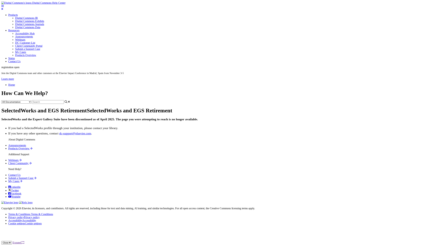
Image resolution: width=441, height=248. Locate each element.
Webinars (20, 39)
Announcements (24, 36)
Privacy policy (24, 217)
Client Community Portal (28, 45)
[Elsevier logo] (9, 202)
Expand (17, 242)
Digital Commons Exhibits (29, 21)
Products (13, 14)
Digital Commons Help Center (48, 2)
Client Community (18, 163)
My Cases (20, 52)
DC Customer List (25, 42)
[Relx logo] (26, 202)
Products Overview (25, 55)
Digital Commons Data (27, 27)
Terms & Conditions (30, 214)
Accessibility (22, 220)
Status (11, 58)
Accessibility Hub (25, 33)
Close (6, 242)
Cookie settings (25, 223)
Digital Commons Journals (29, 24)
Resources (13, 30)
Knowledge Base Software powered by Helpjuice (220, 234)
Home (11, 84)
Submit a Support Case (27, 49)
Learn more (7, 78)
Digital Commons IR (26, 18)
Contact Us (14, 61)
